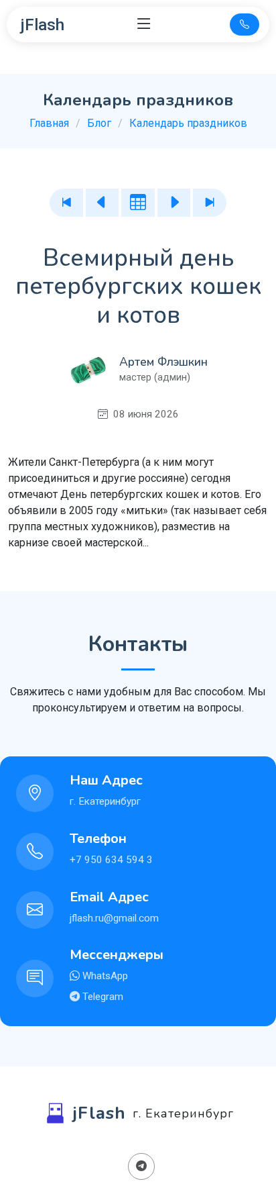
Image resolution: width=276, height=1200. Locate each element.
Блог (99, 123)
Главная (49, 123)
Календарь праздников (188, 123)
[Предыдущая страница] (102, 203)
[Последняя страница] (209, 203)
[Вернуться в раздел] (138, 203)
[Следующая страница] (174, 203)
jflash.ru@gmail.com (114, 918)
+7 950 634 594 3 (111, 860)
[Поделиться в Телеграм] (141, 1166)
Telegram (101, 997)
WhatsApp (104, 976)
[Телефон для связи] (244, 24)
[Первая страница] (66, 203)
